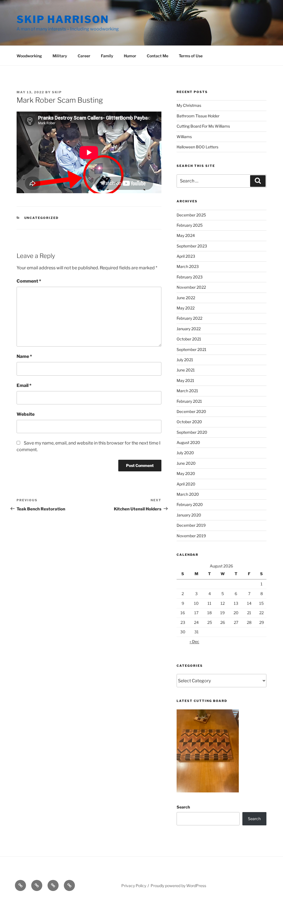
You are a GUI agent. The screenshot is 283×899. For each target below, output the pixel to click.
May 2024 (186, 235)
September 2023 (192, 246)
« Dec (194, 641)
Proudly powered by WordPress (178, 885)
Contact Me (157, 55)
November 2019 (191, 535)
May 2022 (186, 308)
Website (26, 414)
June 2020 (186, 463)
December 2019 (191, 525)
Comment (29, 281)
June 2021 (186, 370)
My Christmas (189, 105)
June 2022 (186, 297)
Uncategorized (41, 218)
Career (84, 55)
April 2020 (186, 484)
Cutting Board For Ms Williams (203, 126)
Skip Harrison (63, 19)
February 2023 (190, 277)
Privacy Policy (133, 885)
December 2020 (191, 411)
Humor (130, 55)
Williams (184, 136)
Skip (57, 92)
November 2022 (191, 287)
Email (24, 385)
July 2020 (185, 452)
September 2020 (192, 432)
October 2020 (189, 421)
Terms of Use (191, 55)
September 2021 (191, 349)
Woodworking (29, 55)
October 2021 (189, 339)
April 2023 (186, 256)
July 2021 (185, 359)
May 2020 (186, 473)
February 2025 (190, 225)
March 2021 (187, 390)
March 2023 (188, 266)
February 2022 (189, 318)
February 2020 (190, 504)
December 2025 (191, 215)
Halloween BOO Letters (197, 146)
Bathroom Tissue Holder (198, 115)
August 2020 (188, 442)
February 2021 (189, 401)
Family (107, 55)
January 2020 (189, 515)
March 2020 (188, 494)
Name (24, 356)
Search (183, 807)
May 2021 (185, 380)
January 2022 (189, 328)
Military (60, 55)
